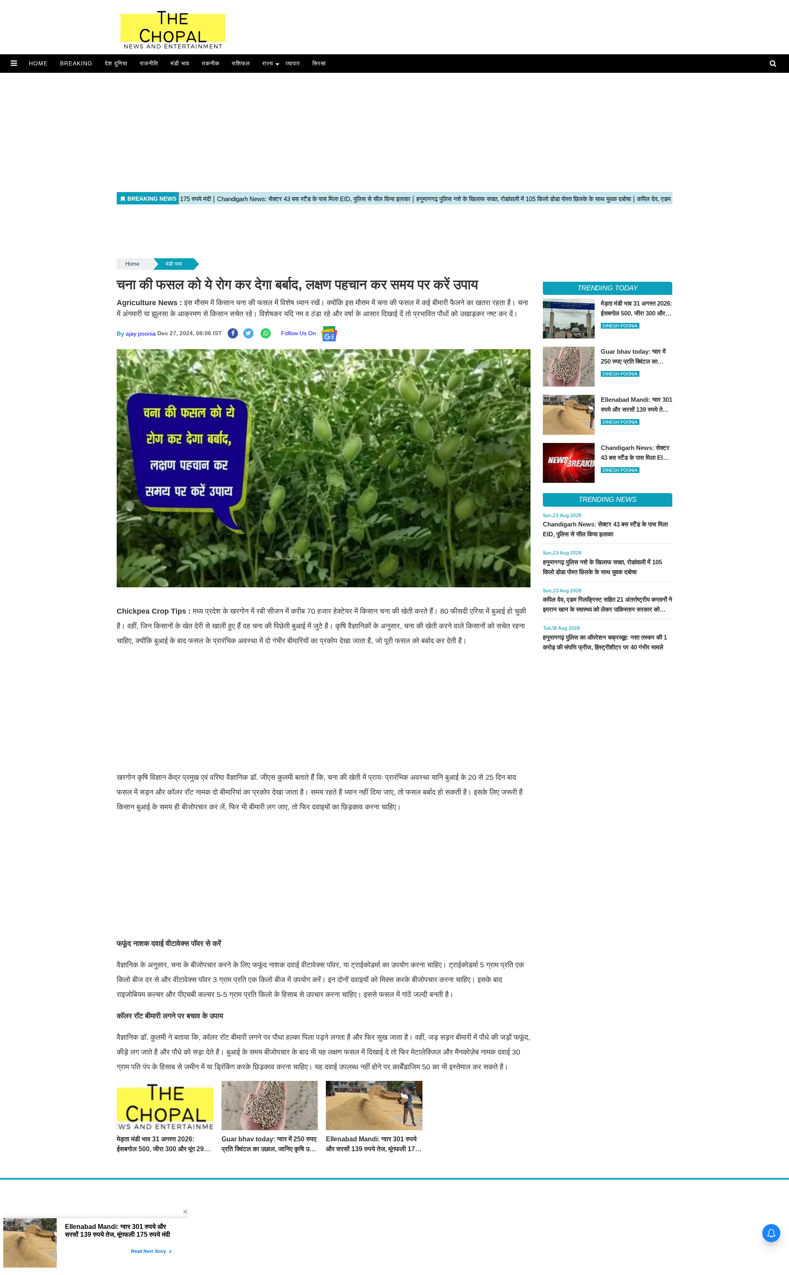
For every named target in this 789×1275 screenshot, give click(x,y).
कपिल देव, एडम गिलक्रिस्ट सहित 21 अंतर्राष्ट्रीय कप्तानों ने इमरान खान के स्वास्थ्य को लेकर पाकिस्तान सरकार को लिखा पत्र (607, 609)
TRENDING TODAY (607, 288)
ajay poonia (141, 333)
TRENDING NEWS (608, 499)
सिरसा (319, 63)
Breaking (76, 63)
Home (38, 63)
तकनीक (210, 63)
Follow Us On (301, 333)
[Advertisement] (246, 130)
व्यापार (293, 63)
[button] (14, 63)
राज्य (267, 63)
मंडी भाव (180, 63)
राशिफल (241, 63)
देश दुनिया (116, 63)
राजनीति (149, 63)
